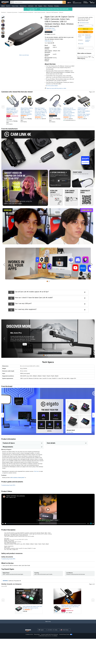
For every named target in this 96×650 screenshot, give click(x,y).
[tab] (47, 281)
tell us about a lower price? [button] (18, 477)
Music (45, 6)
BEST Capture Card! (11, 497)
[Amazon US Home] (28, 630)
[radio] (2, 17)
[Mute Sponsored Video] (40, 602)
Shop (24, 344)
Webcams (61, 12)
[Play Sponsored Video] (67, 596)
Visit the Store (70, 432)
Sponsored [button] (3, 586)
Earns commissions (21, 495)
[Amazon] (5, 2)
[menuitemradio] (91, 523)
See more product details (52, 85)
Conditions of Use (29, 634)
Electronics (3, 12)
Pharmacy (50, 6)
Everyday (56, 6)
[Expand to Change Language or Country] (46, 629)
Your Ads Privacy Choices (64, 634)
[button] (3, 6)
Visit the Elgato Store (50, 28)
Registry (40, 6)
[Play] (2, 523)
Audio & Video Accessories (39, 12)
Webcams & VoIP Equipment (52, 12)
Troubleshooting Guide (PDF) (8, 485)
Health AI (8, 6)
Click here (36, 471)
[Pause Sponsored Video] (40, 599)
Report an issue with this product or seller (56, 88)
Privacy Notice (37, 634)
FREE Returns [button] (48, 41)
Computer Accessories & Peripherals (25, 12)
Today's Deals (15, 6)
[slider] (45, 523)
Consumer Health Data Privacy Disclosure (49, 634)
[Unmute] (93, 523)
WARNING (5, 580)
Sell (36, 6)
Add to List (81, 48)
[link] (12, 110)
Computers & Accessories (12, 12)
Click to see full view (24, 55)
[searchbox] (38, 2)
